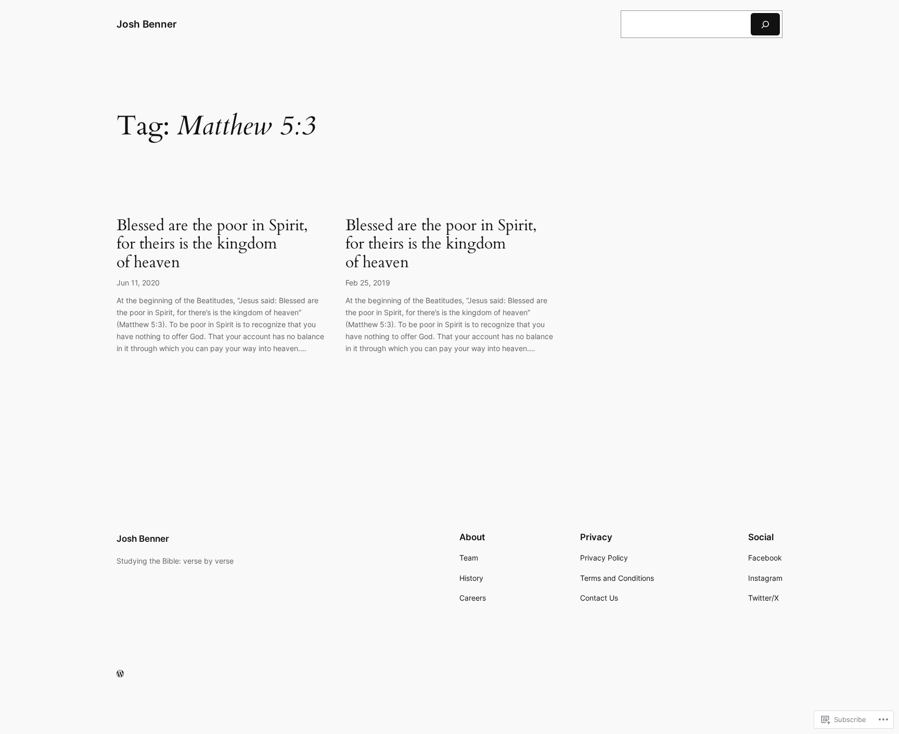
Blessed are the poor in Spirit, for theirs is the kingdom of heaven (212, 244)
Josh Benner (147, 24)
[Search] (765, 24)
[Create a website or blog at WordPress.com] (120, 673)
